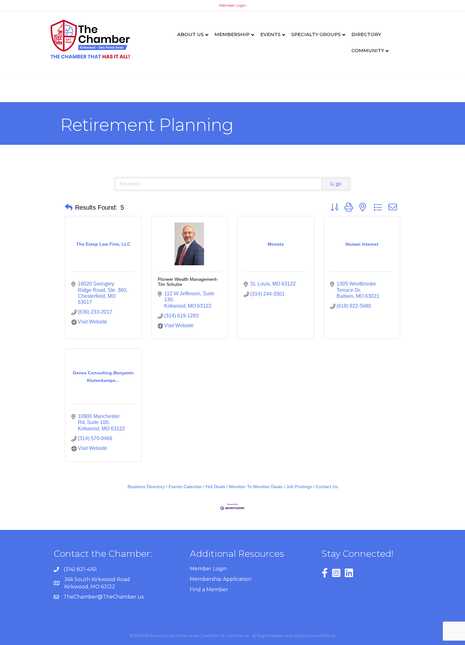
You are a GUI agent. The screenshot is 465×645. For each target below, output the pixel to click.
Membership (232, 34)
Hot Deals (215, 486)
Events (270, 34)
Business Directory (146, 486)
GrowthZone (322, 635)
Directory (366, 34)
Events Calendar (185, 486)
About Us (190, 34)
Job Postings (299, 486)
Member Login (232, 5)
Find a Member (209, 590)
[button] (68, 207)
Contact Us (327, 486)
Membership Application (220, 579)
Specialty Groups (316, 34)
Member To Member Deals (255, 486)
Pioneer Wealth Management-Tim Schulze (188, 281)
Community (367, 50)
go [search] (338, 184)
